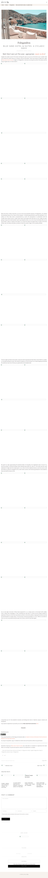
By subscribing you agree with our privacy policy (24, 864)
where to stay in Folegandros (12, 752)
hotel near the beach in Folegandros (20, 750)
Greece (6, 4)
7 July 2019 (44, 760)
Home (3, 4)
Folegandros (12, 4)
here (37, 723)
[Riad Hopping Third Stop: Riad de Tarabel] (30, 778)
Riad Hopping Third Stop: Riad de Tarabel (30, 784)
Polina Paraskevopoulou (8, 760)
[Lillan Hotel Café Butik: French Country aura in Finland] (18, 778)
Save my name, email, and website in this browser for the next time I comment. (16, 814)
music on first (40, 54)
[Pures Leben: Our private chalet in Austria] (6, 778)
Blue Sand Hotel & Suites (7, 60)
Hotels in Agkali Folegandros (33, 750)
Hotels (29, 50)
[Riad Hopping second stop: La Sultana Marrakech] (42, 778)
